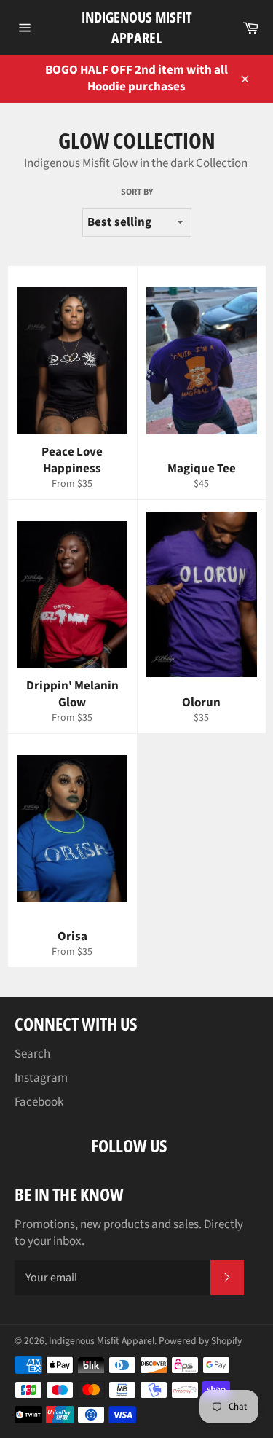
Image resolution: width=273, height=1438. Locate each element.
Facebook (39, 1102)
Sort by (137, 192)
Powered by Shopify (200, 1341)
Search (32, 1054)
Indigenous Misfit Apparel (137, 27)
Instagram (41, 1078)
